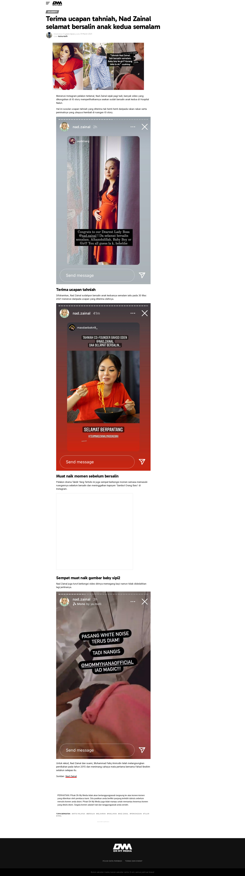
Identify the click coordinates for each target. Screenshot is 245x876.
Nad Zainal (71, 776)
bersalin (91, 814)
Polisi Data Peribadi (112, 861)
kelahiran (101, 814)
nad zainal (123, 814)
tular (146, 814)
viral (59, 816)
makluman (112, 814)
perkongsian (136, 814)
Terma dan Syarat (133, 861)
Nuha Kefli (63, 36)
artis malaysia (79, 814)
